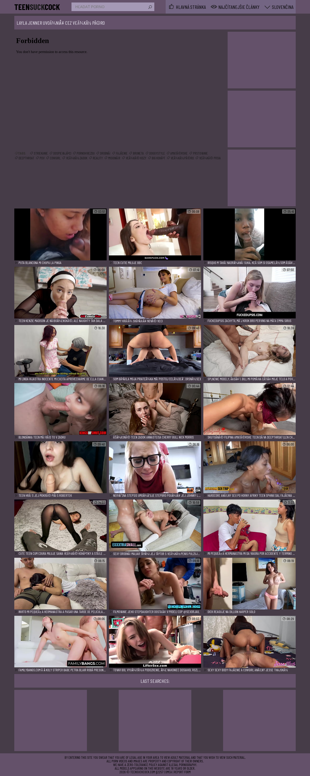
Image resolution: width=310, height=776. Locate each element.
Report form (182, 772)
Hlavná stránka (191, 7)
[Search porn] (149, 7)
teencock (37, 7)
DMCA (168, 772)
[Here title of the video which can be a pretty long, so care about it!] (60, 235)
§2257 (159, 772)
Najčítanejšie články (238, 7)
